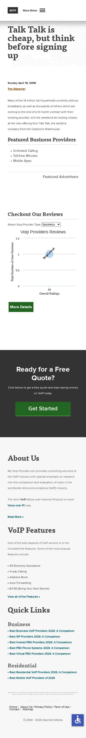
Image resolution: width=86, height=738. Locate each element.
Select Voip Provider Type (24, 224)
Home (13, 707)
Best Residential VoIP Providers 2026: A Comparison (43, 672)
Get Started (43, 408)
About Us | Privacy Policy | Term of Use (45, 707)
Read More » (15, 516)
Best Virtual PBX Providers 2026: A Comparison (40, 653)
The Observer (16, 89)
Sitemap (28, 709)
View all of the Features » (24, 596)
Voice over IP (16, 505)
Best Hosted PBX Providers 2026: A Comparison (41, 642)
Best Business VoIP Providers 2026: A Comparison (42, 631)
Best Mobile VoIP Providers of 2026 (32, 678)
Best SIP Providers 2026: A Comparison (35, 636)
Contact (14, 709)
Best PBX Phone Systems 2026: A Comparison (40, 648)
